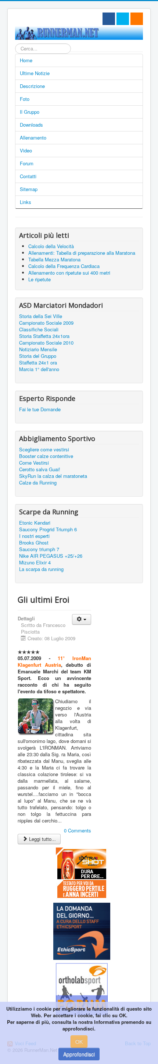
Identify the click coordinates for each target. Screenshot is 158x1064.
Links (25, 201)
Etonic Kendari (34, 522)
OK (79, 1041)
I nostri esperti (34, 536)
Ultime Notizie (35, 73)
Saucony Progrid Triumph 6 (48, 529)
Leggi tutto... (42, 838)
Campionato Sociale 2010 (46, 342)
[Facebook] (108, 18)
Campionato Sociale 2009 (46, 323)
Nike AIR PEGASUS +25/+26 (50, 556)
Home (26, 60)
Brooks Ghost (34, 542)
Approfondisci (79, 1054)
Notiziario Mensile (38, 349)
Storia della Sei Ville (40, 316)
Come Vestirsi (34, 462)
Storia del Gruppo (37, 356)
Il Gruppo (29, 111)
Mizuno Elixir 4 (35, 562)
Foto (24, 98)
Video (26, 150)
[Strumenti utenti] (81, 619)
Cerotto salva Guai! (39, 469)
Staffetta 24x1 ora (38, 362)
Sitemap (28, 189)
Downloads (31, 124)
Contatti (28, 176)
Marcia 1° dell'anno (39, 369)
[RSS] (136, 18)
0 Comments (77, 830)
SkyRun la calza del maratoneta (53, 476)
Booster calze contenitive (46, 456)
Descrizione (32, 85)
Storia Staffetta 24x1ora (44, 336)
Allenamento (33, 137)
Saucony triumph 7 (39, 549)
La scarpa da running (41, 569)
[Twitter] (122, 18)
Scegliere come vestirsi (44, 449)
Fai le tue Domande (40, 409)
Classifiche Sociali (38, 329)
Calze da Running (38, 482)
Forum (26, 163)
